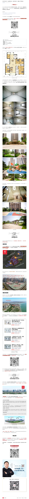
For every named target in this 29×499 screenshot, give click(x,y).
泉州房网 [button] (4, 2)
